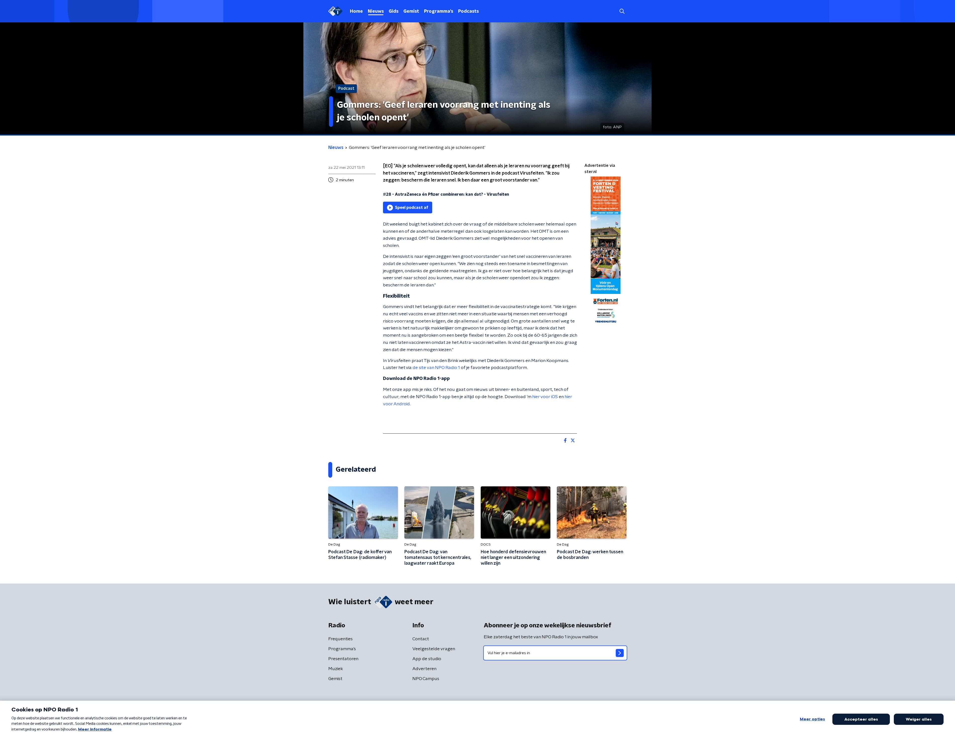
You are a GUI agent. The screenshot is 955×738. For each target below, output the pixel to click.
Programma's (438, 11)
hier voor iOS (545, 397)
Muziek (335, 669)
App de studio (426, 659)
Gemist (411, 11)
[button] (622, 11)
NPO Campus (425, 679)
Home (356, 11)
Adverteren (424, 669)
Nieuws (376, 11)
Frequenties (340, 639)
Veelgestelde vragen (433, 649)
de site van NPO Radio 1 (436, 368)
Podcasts (468, 11)
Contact (420, 639)
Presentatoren (343, 659)
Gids (393, 11)
